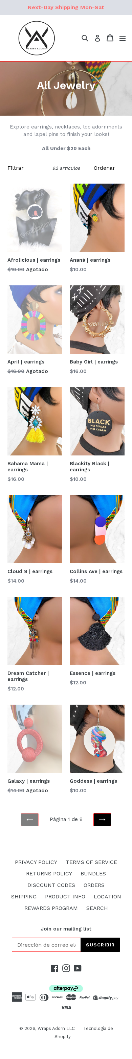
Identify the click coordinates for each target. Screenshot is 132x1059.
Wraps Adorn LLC (56, 1028)
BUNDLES (93, 873)
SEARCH (97, 908)
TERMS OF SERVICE (91, 862)
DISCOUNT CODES (51, 885)
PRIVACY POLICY (36, 862)
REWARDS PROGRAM (51, 908)
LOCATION (107, 896)
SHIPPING (24, 896)
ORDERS (94, 885)
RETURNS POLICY (49, 873)
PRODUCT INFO (65, 896)
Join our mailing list (66, 929)
